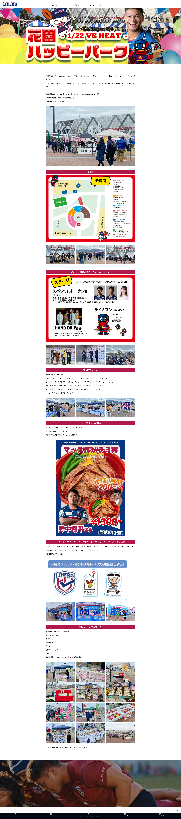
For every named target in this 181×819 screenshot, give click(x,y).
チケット (66, 5)
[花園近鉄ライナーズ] (10, 4)
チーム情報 (90, 5)
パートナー (103, 5)
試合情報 (78, 5)
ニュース (54, 5)
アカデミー (117, 5)
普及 (128, 5)
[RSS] (178, 810)
